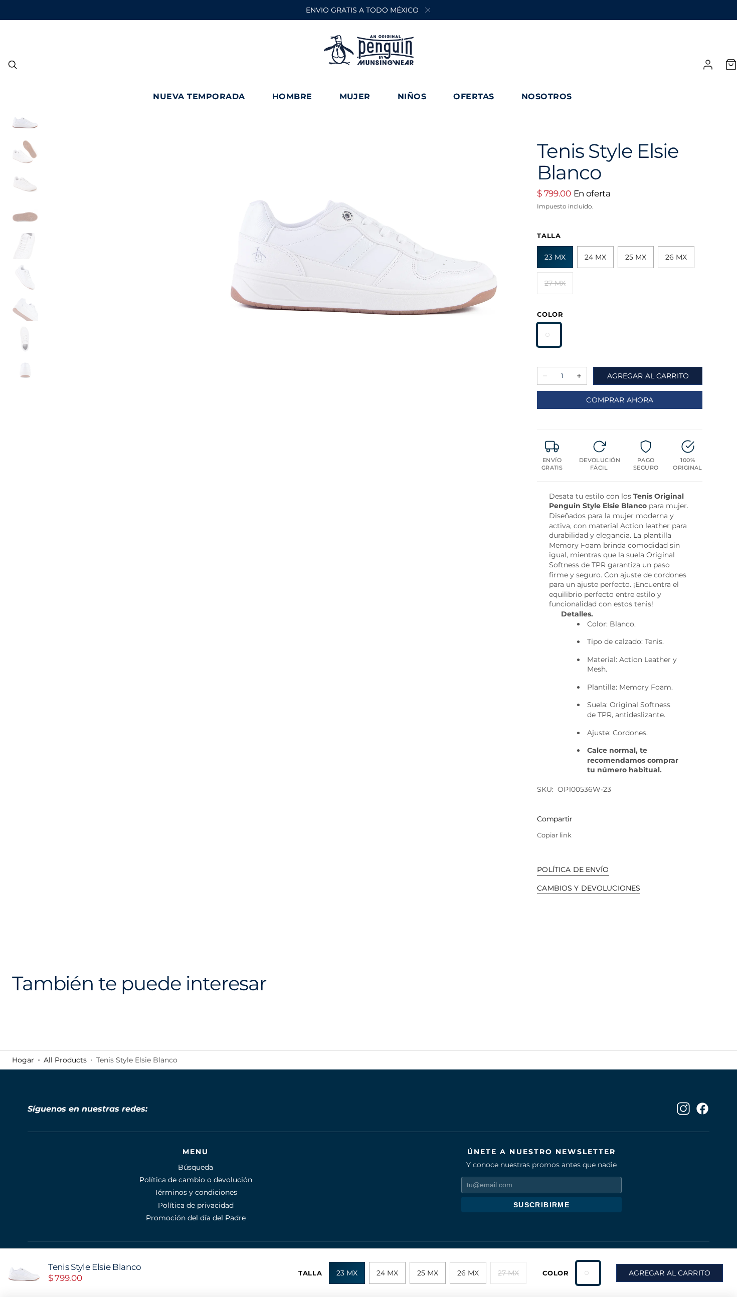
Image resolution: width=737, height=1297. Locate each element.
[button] (12, 64)
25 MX (639, 260)
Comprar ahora (619, 400)
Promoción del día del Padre (196, 1217)
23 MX (558, 260)
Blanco (549, 335)
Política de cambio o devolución (195, 1179)
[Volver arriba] (722, 1282)
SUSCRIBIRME (541, 1205)
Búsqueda (195, 1167)
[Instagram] (683, 1109)
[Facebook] (702, 1109)
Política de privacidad (196, 1205)
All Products (65, 1060)
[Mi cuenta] (708, 64)
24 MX (599, 260)
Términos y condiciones (195, 1192)
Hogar (23, 1060)
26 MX (679, 260)
